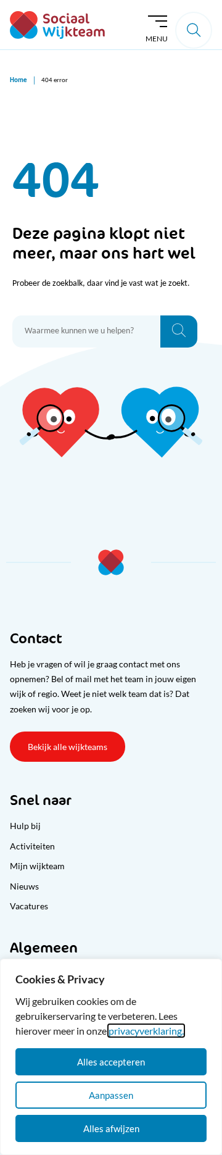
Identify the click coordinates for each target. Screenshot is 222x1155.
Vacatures (29, 906)
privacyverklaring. (146, 1030)
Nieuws (24, 886)
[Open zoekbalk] (193, 30)
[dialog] (111, 1057)
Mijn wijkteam (37, 866)
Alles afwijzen (111, 1128)
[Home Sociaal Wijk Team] (57, 25)
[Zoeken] (178, 331)
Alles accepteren (111, 1061)
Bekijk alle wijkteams (67, 746)
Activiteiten (32, 846)
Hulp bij (25, 825)
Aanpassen (111, 1095)
